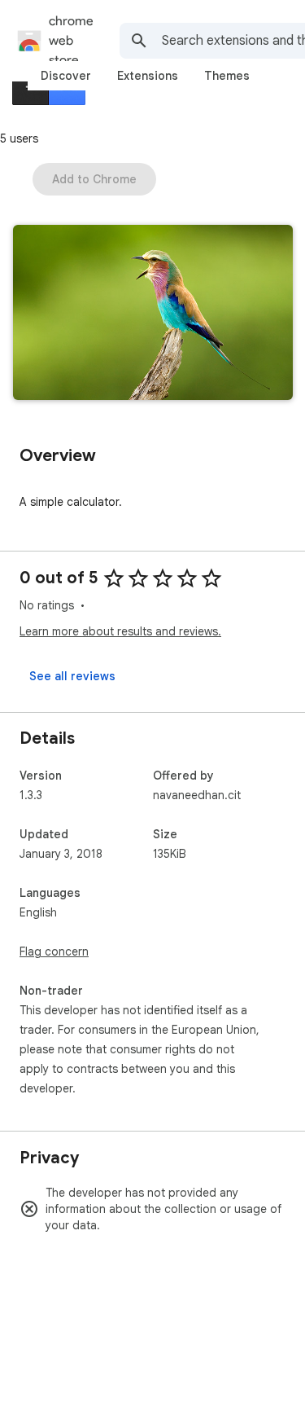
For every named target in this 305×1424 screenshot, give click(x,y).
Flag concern (54, 951)
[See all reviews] (72, 676)
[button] (153, 314)
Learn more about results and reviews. (120, 631)
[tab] (66, 75)
